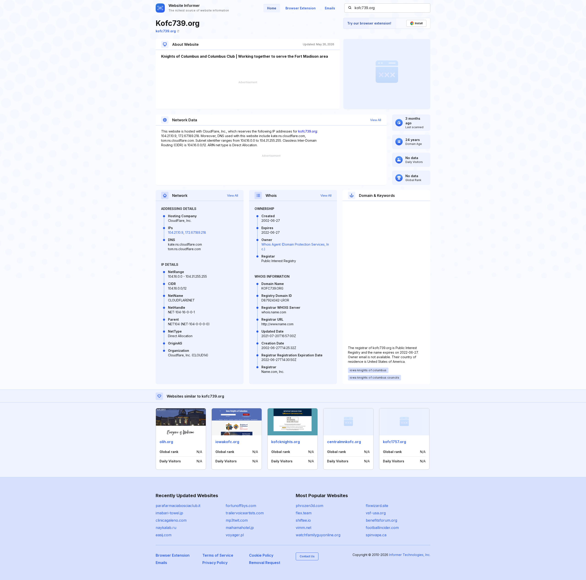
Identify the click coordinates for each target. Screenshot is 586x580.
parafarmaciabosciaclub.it (178, 505)
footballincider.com (382, 527)
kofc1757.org (394, 441)
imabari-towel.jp (169, 513)
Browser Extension (300, 8)
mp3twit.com (237, 520)
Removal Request (264, 562)
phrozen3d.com (309, 505)
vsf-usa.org (376, 513)
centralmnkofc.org (344, 441)
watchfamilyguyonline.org (318, 535)
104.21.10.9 (175, 232)
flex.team (304, 513)
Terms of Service (217, 555)
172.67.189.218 (195, 232)
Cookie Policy (261, 555)
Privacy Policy (215, 562)
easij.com (163, 535)
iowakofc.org (227, 441)
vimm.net (303, 527)
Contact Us (307, 556)
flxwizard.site (377, 505)
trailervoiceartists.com (245, 513)
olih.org (166, 441)
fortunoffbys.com (241, 505)
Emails (330, 8)
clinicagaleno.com (171, 520)
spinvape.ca (376, 535)
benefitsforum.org (381, 520)
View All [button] (375, 120)
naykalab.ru (166, 527)
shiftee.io (303, 520)
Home (271, 8)
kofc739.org (166, 31)
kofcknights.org (285, 441)
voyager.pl (235, 535)
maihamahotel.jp (240, 527)
